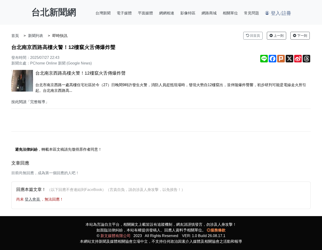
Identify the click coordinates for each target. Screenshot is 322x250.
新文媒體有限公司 (115, 236)
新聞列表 (35, 36)
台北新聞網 (53, 12)
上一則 (278, 35)
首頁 (15, 36)
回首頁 (254, 35)
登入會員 (33, 199)
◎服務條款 (216, 230)
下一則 (301, 35)
